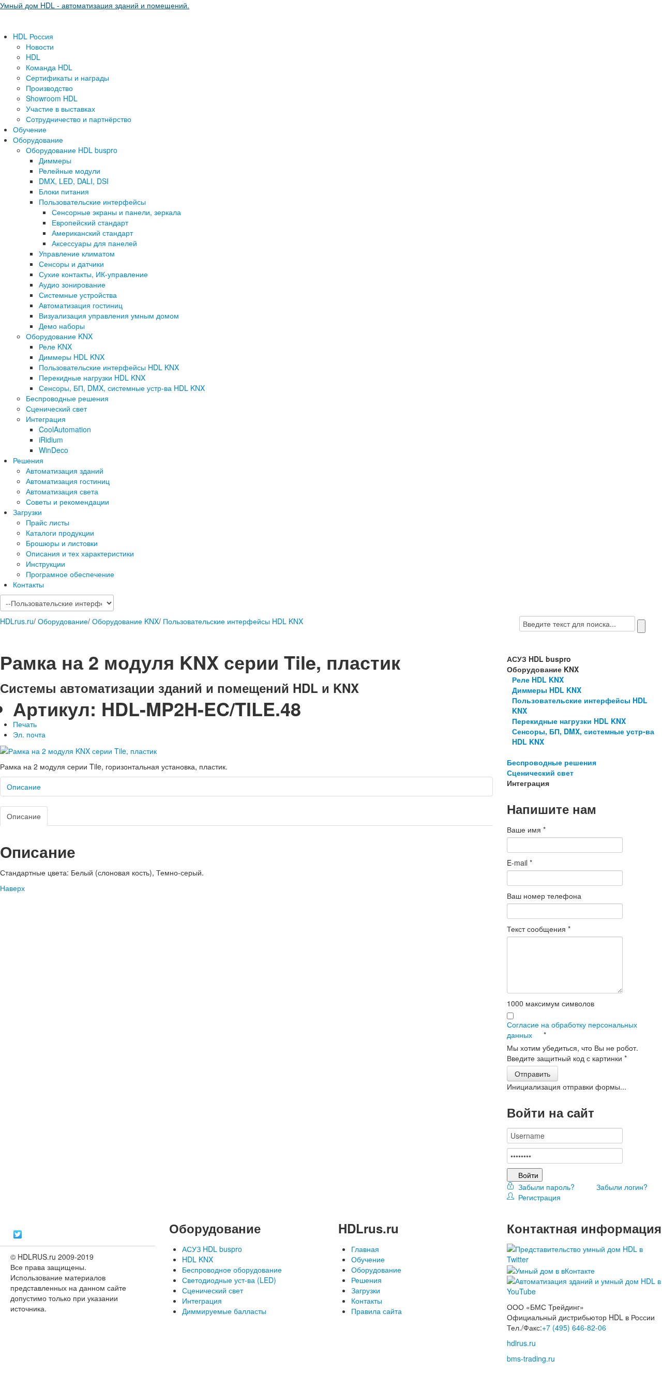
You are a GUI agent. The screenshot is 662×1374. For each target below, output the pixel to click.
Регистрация (537, 1197)
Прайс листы (47, 522)
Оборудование (38, 139)
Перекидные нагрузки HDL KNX (92, 377)
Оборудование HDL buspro (71, 150)
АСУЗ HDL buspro (212, 1249)
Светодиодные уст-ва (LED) (229, 1280)
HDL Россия (33, 36)
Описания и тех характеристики (80, 553)
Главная (365, 1249)
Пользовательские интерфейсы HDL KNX (109, 367)
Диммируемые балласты (224, 1311)
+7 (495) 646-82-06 (574, 1327)
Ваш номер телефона (544, 895)
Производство (49, 88)
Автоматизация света (62, 491)
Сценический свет (56, 408)
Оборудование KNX (59, 336)
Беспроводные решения (67, 398)
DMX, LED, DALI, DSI (74, 181)
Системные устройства (78, 295)
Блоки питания (64, 191)
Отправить (532, 1073)
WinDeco (53, 450)
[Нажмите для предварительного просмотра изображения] (78, 750)
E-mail (519, 862)
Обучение (30, 129)
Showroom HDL (52, 98)
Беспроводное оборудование (232, 1269)
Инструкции (45, 563)
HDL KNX (197, 1259)
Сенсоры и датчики (71, 264)
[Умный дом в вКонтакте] (551, 1269)
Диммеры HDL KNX (71, 357)
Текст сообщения (538, 929)
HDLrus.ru (17, 621)
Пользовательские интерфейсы (92, 202)
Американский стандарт (92, 233)
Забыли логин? (621, 1187)
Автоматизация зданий (64, 470)
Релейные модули (69, 170)
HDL (33, 57)
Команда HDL (49, 67)
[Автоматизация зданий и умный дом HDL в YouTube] (584, 1285)
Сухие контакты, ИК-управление (93, 274)
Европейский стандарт (90, 222)
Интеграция (46, 419)
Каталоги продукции (60, 532)
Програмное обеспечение (70, 574)
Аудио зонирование (72, 284)
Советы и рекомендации (67, 501)
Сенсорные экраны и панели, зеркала (116, 212)
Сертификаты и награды (67, 77)
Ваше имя (526, 829)
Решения (28, 460)
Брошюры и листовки (62, 543)
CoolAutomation (65, 429)
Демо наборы (62, 326)
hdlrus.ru (521, 1343)
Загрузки (27, 512)
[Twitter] (17, 1234)
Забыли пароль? (545, 1187)
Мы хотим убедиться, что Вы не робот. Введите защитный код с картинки (572, 1053)
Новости (40, 46)
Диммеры (55, 160)
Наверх (12, 888)
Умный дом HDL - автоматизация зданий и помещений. (94, 5)
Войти (528, 1175)
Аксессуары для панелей (94, 243)
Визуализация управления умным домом (109, 315)
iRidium (51, 439)
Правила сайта (376, 1311)
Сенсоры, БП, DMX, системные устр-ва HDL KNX (122, 388)
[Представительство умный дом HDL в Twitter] (584, 1253)
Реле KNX (55, 346)
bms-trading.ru (531, 1358)
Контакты (28, 584)
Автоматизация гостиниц (81, 305)
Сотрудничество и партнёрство (78, 119)
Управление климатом (77, 253)
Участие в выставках (60, 108)
